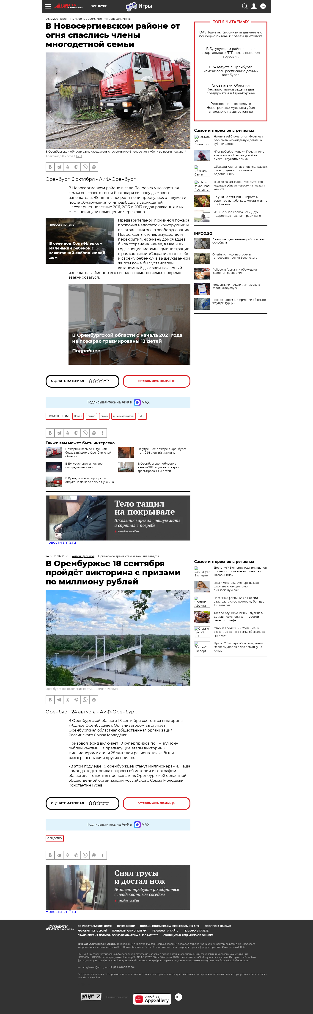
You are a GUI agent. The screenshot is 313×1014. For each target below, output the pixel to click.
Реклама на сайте (165, 930)
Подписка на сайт (218, 926)
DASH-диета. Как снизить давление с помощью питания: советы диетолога (231, 34)
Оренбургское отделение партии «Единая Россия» (82, 689)
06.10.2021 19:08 (56, 18)
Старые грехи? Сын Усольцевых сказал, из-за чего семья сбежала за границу (239, 631)
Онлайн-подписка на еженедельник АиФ (170, 926)
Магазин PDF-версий (92, 930)
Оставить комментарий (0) (157, 381)
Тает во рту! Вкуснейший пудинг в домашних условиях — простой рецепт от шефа (238, 616)
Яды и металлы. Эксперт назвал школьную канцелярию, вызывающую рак (236, 586)
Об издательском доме (95, 926)
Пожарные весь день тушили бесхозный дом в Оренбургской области (88, 452)
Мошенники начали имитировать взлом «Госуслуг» (236, 286)
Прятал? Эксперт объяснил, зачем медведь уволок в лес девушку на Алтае (238, 646)
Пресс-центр (126, 926)
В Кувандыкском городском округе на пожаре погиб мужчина (89, 480)
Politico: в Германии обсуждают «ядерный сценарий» (234, 271)
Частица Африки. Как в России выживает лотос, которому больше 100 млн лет (239, 601)
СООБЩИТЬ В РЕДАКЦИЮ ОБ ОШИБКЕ (188, 935)
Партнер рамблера (117, 997)
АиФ (79, 156)
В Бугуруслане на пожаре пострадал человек (83, 465)
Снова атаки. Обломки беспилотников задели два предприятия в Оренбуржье (230, 89)
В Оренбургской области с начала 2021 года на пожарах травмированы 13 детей (127, 338)
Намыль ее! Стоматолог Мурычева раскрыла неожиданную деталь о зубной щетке (238, 140)
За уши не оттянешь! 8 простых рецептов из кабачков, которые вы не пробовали (240, 200)
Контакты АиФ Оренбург (129, 930)
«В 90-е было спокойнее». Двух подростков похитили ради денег (238, 213)
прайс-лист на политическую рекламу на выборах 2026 (118, 935)
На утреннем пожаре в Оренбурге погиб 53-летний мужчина (162, 450)
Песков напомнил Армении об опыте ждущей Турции (239, 301)
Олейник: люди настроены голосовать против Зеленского (235, 256)
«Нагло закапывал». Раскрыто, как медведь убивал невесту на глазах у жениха (239, 185)
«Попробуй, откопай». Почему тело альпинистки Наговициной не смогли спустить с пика (239, 155)
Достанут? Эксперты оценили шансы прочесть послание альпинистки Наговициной (240, 571)
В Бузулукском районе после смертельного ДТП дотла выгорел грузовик (231, 53)
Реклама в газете (196, 930)
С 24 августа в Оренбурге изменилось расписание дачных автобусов (230, 71)
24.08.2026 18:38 (57, 556)
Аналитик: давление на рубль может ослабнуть (238, 241)
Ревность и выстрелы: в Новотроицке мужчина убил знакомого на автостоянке (230, 108)
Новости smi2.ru (61, 542)
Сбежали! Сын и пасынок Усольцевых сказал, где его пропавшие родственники (240, 170)
